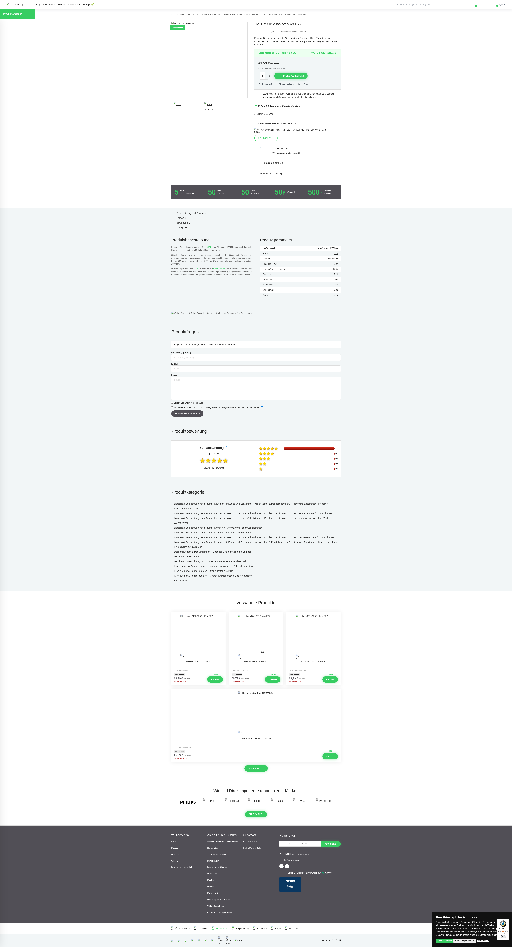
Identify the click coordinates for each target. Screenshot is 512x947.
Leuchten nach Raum (188, 14)
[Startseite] (173, 14)
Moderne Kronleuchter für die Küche (261, 14)
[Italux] (183, 107)
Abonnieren (331, 844)
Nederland (293, 928)
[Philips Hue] (324, 802)
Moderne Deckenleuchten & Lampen (232, 551)
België (278, 928)
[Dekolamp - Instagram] (287, 866)
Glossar (174, 861)
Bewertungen (213, 861)
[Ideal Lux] (233, 802)
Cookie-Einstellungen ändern (219, 912)
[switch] (503, 936)
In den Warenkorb (293, 76)
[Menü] (507, 920)
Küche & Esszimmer (211, 14)
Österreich (262, 928)
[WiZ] (301, 802)
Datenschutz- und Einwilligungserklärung (205, 407)
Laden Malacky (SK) (252, 848)
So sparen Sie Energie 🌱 (81, 4)
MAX (209, 247)
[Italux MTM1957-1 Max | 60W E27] (256, 713)
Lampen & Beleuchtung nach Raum (193, 503)
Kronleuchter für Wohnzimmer (280, 513)
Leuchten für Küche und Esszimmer (233, 503)
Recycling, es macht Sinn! (218, 899)
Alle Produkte (181, 580)
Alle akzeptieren (444, 941)
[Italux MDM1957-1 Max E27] (198, 637)
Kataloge (211, 880)
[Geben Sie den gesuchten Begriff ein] (427, 4)
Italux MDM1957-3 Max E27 (256, 661)
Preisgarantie (213, 893)
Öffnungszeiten (250, 841)
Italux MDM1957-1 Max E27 (198, 661)
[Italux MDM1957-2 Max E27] (209, 60)
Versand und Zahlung (216, 854)
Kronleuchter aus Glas (221, 571)
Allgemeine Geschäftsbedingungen (222, 841)
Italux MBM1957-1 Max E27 (313, 661)
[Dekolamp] (17, 5)
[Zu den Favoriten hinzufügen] (198, 614)
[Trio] (211, 802)
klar (336, 253)
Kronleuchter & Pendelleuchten (190, 566)
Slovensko (202, 928)
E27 (336, 264)
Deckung (267, 274)
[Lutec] (256, 802)
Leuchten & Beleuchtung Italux (190, 556)
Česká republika (182, 928)
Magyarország (242, 928)
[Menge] (264, 76)
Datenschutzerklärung (217, 867)
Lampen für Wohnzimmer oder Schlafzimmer (238, 513)
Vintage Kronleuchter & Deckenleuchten (230, 575)
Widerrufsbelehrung (215, 906)
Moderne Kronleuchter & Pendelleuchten (231, 566)
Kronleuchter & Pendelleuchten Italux (228, 561)
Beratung (175, 854)
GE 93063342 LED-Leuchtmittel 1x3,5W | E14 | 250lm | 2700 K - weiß (294, 130)
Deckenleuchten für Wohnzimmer (316, 537)
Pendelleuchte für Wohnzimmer (315, 513)
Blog (38, 4)
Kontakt (61, 4)
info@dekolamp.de (273, 163)
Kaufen (215, 679)
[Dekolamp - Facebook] (281, 866)
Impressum (212, 874)
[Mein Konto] (484, 4)
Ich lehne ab (483, 941)
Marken (210, 887)
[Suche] (456, 5)
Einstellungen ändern (464, 941)
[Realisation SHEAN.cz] (336, 940)
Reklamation (212, 848)
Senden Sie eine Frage (187, 413)
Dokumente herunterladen (182, 867)
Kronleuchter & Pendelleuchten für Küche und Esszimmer (285, 503)
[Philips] (188, 802)
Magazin (175, 848)
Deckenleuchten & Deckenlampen (192, 551)
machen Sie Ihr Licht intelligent (300, 97)
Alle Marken (256, 814)
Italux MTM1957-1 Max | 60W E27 (256, 738)
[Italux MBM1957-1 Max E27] (314, 637)
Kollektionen (49, 4)
